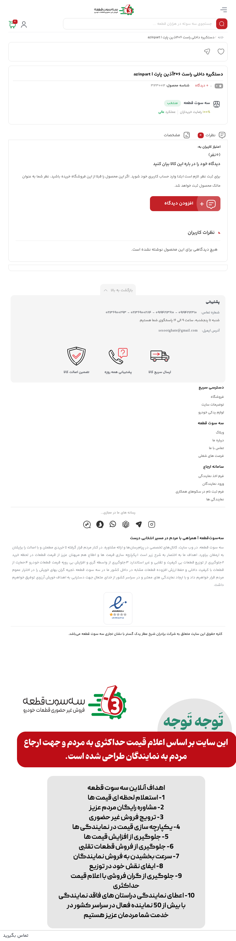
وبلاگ (220, 433)
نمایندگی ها (215, 499)
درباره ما (218, 440)
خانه (220, 38)
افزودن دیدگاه (178, 203)
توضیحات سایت (212, 405)
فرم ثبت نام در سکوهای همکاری (200, 492)
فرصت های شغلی (211, 456)
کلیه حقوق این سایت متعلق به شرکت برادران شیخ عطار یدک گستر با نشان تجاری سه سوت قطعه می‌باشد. (145, 634)
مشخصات (172, 135)
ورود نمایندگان (213, 484)
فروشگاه (217, 397)
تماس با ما (216, 448)
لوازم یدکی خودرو (211, 412)
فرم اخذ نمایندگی (211, 476)
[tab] (211, 135)
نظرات (207, 135)
